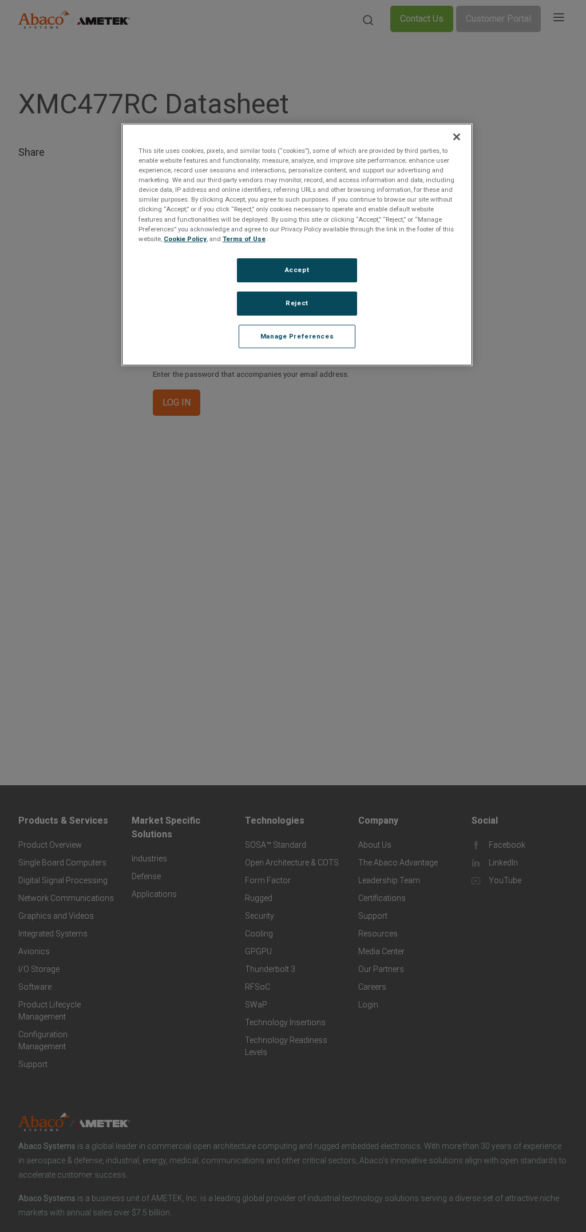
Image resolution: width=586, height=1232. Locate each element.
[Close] (456, 136)
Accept (297, 270)
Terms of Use (244, 239)
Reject (297, 303)
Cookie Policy (185, 239)
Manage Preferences (297, 336)
